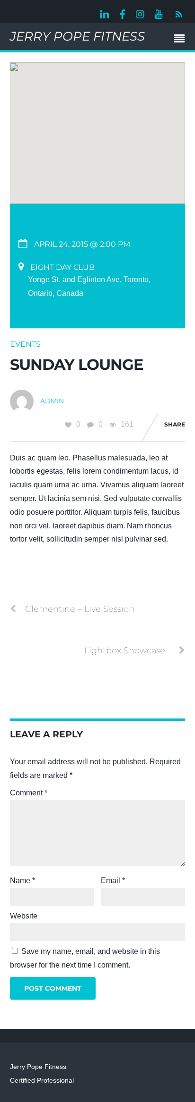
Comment (28, 793)
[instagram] (140, 13)
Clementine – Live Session (79, 609)
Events (25, 344)
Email (113, 881)
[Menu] (181, 39)
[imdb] (158, 13)
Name (22, 881)
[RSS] (177, 14)
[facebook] (122, 13)
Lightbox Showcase (124, 650)
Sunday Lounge (76, 364)
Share (174, 424)
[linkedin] (104, 13)
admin (52, 401)
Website (23, 916)
